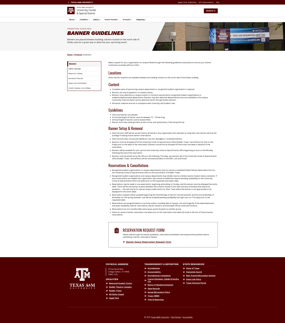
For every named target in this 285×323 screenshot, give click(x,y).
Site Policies (176, 317)
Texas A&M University (160, 317)
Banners (72, 64)
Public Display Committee (79, 88)
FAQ (217, 2)
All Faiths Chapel (116, 294)
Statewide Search (194, 272)
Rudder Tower (115, 290)
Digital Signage (74, 69)
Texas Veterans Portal (196, 283)
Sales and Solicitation (77, 83)
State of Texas (192, 268)
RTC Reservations (206, 2)
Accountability (154, 272)
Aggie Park (114, 298)
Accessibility (188, 317)
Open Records (154, 288)
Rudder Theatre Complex (120, 287)
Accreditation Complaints (159, 275)
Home (70, 54)
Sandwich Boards (75, 78)
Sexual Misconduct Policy (159, 292)
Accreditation (154, 268)
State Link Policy (193, 279)
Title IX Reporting (156, 299)
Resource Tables (75, 73)
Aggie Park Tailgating (187, 2)
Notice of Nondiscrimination (160, 285)
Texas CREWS (153, 296)
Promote (78, 54)
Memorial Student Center (120, 283)
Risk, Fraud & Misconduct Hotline (200, 275)
